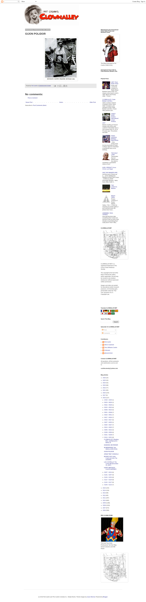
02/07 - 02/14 (108, 472)
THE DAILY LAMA (114, 153)
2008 (104, 505)
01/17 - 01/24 (108, 480)
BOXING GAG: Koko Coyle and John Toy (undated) (110, 458)
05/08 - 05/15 (108, 410)
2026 (104, 378)
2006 (104, 510)
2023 (104, 385)
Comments (106, 333)
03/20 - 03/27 (108, 425)
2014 (104, 490)
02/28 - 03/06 (108, 432)
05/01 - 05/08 (108, 412)
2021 (104, 390)
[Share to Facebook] (64, 86)
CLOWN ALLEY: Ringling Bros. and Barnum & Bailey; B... (111, 441)
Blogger (105, 597)
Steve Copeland (109, 344)
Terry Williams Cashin (111, 347)
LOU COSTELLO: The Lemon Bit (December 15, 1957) (111, 463)
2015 (104, 488)
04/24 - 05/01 (108, 415)
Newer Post (29, 102)
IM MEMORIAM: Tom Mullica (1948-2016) (110, 448)
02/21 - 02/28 (108, 435)
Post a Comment (32, 98)
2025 (104, 380)
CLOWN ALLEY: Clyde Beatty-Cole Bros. (108, 100)
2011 (104, 498)
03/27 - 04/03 (108, 422)
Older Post (93, 102)
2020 (104, 393)
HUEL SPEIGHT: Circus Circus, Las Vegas (109, 168)
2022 (104, 388)
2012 (104, 495)
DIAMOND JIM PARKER (111, 445)
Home (61, 102)
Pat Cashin (108, 342)
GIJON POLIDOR (109, 451)
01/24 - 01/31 (108, 477)
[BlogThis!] (60, 86)
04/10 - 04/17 (108, 420)
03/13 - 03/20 (108, 427)
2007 (104, 508)
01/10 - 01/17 (108, 482)
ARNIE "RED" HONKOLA (111, 454)
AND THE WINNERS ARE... (110, 172)
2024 (104, 383)
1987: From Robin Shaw (114, 82)
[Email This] (58, 86)
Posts (105, 330)
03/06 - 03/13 (108, 430)
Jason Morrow (91, 597)
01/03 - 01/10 (108, 485)
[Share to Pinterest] (66, 86)
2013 (104, 493)
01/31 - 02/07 (108, 475)
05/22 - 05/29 (108, 405)
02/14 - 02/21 (108, 437)
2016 (104, 397)
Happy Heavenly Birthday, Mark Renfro (114, 138)
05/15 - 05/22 (108, 407)
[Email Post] (54, 85)
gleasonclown (109, 353)
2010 (104, 500)
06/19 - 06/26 (108, 402)
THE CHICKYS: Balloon (114, 187)
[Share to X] (62, 86)
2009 (104, 503)
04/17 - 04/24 (108, 417)
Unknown (107, 350)
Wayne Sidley (113, 196)
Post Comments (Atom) (39, 105)
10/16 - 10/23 (108, 400)
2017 (104, 395)
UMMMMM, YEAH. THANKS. (107, 213)
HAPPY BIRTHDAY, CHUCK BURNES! (110, 468)
